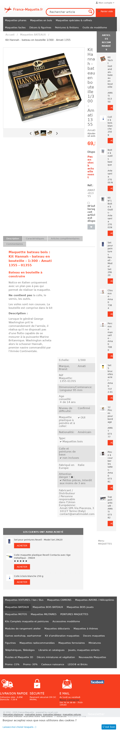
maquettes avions (33, 714)
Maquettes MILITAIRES (44, 614)
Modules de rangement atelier (23, 628)
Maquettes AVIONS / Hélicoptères (94, 600)
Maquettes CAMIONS (59, 600)
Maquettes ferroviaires (71, 643)
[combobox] (70, 12)
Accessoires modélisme (66, 621)
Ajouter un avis (92, 134)
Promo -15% (12, 664)
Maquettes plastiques (13, 714)
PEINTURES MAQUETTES (74, 614)
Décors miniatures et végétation (56, 657)
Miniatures (95, 643)
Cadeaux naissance (52, 664)
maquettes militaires (12, 717)
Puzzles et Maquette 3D (19, 657)
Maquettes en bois (41, 20)
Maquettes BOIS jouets (80, 607)
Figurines (10, 643)
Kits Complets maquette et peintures (27, 621)
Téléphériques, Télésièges (20, 650)
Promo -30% (30, 664)
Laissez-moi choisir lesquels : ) (19, 727)
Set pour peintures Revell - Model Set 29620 (38, 539)
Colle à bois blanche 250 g (28, 576)
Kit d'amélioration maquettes (62, 635)
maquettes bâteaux (52, 714)
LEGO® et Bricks (78, 664)
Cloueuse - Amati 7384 (110, 299)
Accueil (9, 34)
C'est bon (109, 726)
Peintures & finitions (67, 27)
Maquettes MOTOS (16, 614)
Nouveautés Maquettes (92, 657)
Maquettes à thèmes (86, 628)
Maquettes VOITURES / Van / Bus (24, 600)
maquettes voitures (72, 714)
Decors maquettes (94, 635)
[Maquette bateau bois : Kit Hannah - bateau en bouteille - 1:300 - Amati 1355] (44, 87)
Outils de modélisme (94, 27)
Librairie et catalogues (51, 650)
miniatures (62, 717)
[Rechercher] (90, 12)
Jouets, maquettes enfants (84, 650)
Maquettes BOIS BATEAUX (48, 607)
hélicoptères (47, 717)
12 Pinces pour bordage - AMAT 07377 (110, 422)
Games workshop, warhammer (23, 635)
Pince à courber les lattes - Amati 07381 (110, 467)
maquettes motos (32, 717)
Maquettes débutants (57, 628)
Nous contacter (70, 699)
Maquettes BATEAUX (33, 34)
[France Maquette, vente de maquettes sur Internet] (23, 9)
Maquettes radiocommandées (37, 643)
